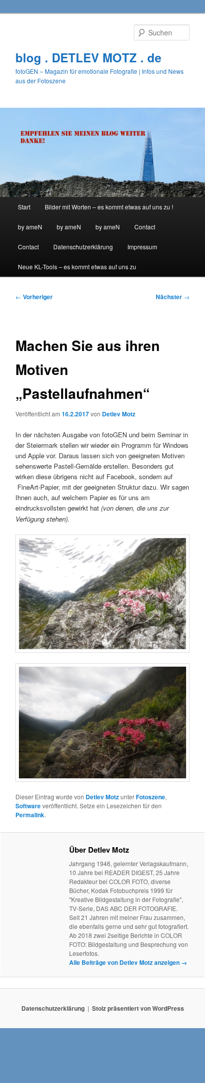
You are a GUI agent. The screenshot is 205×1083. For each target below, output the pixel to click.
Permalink (29, 814)
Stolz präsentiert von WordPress (138, 1008)
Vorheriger (34, 296)
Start (24, 206)
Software (28, 805)
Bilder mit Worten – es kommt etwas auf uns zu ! (109, 206)
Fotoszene (150, 796)
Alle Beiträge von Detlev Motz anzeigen (128, 962)
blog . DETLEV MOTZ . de (88, 57)
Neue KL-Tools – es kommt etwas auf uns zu (77, 266)
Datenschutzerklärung (83, 246)
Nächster (173, 296)
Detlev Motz (118, 413)
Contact (144, 226)
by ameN (30, 226)
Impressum (142, 246)
